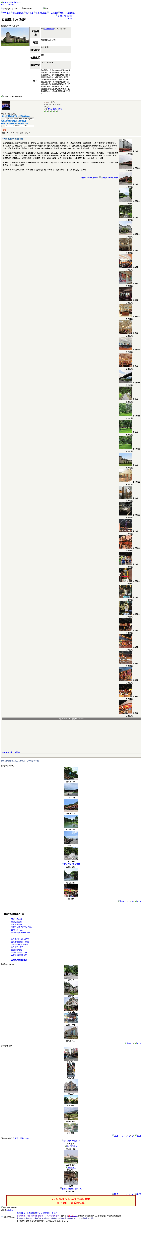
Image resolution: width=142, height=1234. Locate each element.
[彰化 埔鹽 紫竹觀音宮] (71, 1141)
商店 (31, 13)
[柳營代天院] (71, 1168)
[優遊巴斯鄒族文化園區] (71, 1119)
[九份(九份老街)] (71, 1076)
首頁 (8, 13)
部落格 (54, 1213)
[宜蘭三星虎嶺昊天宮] (71, 864)
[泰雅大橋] (71, 843)
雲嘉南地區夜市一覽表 (20, 942)
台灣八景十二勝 (17, 930)
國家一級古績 (16, 919)
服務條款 (30, 1213)
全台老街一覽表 (17, 947)
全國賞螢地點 (16, 950)
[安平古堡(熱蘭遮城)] (71, 1103)
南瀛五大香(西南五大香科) (21, 927)
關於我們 (46, 1213)
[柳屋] (71, 1184)
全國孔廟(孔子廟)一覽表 (20, 933)
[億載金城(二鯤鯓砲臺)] (71, 1131)
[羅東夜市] (71, 897)
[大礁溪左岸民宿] (71, 1010)
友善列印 (115, 178)
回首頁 (83, 178)
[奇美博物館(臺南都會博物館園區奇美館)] (71, 1163)
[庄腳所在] (71, 994)
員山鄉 (51, 29)
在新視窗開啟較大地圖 (11, 752)
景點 (17, 1138)
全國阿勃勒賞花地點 (19, 952)
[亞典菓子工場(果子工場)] (71, 1039)
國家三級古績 (16, 925)
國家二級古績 (16, 922)
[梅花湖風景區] (71, 827)
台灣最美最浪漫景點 (19, 955)
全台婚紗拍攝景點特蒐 (20, 939)
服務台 (44, 13)
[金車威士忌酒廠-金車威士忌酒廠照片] (125, 151)
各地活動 (54, 13)
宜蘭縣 (46, 29)
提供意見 (38, 1213)
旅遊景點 (20, 13)
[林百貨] (71, 1092)
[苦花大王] (71, 978)
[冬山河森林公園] (71, 795)
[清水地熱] (71, 859)
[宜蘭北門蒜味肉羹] (71, 1023)
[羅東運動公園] (71, 881)
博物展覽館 (52, 109)
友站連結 (9, 1210)
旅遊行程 (71, 13)
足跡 (22, 1138)
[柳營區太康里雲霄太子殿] (71, 1189)
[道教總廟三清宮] (71, 811)
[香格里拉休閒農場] (71, 779)
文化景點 (59, 109)
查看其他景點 (92, 178)
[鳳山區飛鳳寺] (71, 1146)
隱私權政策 (21, 1213)
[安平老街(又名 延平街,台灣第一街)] (71, 1060)
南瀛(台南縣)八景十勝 (19, 944)
